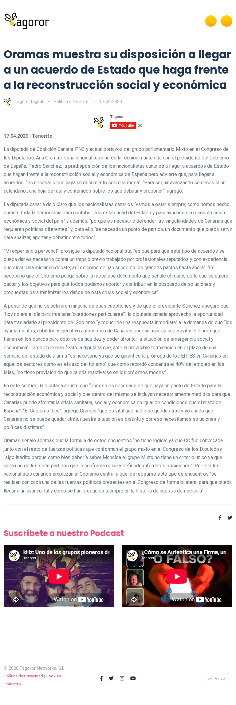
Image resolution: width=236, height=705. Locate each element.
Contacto (12, 684)
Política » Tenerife (71, 101)
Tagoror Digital (29, 101)
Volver (220, 678)
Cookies (53, 676)
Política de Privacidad (23, 676)
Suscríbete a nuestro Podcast (64, 533)
